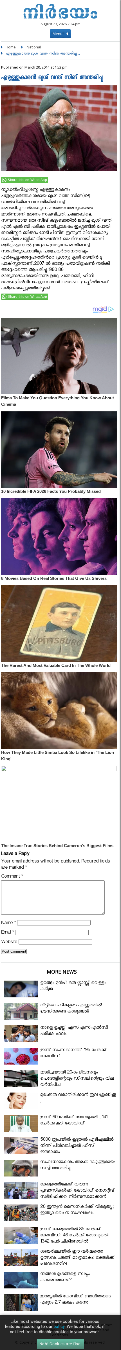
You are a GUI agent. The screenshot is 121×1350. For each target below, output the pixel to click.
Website (9, 942)
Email (7, 933)
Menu (58, 33)
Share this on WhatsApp (27, 180)
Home (11, 47)
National (34, 47)
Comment (12, 877)
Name (8, 923)
